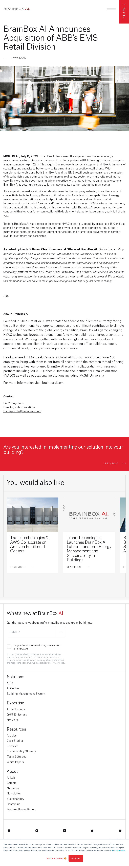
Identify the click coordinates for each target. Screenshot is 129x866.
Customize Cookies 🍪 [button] (56, 858)
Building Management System (26, 693)
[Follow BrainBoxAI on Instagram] (36, 831)
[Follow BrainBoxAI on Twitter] (92, 831)
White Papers (15, 762)
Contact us (13, 804)
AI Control (13, 688)
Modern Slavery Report (21, 809)
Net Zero (12, 719)
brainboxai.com (53, 382)
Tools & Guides (16, 756)
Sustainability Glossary (21, 751)
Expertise (15, 702)
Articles (12, 735)
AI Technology (16, 709)
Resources (16, 728)
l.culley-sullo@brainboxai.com (22, 411)
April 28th (32, 164)
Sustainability (15, 798)
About (12, 771)
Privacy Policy (118, 850)
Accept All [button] (75, 858)
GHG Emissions (17, 714)
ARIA (10, 683)
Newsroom (13, 788)
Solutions (15, 676)
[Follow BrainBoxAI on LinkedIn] (64, 831)
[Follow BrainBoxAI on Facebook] (9, 831)
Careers (11, 782)
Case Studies (15, 740)
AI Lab (11, 777)
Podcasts (12, 746)
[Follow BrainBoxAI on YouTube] (120, 831)
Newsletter (14, 793)
